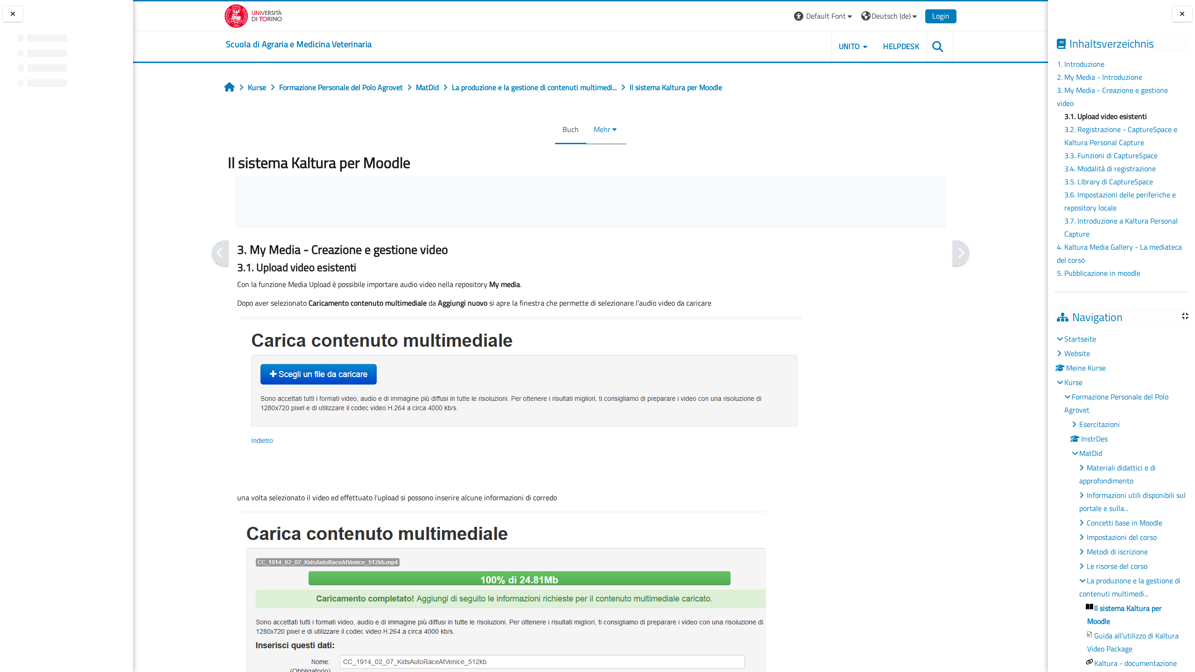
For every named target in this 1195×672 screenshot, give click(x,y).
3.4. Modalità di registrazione (1110, 168)
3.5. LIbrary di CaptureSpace (1108, 181)
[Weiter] (961, 253)
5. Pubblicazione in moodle (1098, 273)
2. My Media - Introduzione (1099, 77)
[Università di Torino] (253, 15)
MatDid (1090, 453)
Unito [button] (849, 46)
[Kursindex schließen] (12, 14)
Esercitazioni (1099, 424)
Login (940, 15)
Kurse (1073, 382)
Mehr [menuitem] (602, 129)
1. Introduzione (1080, 64)
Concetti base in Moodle (1124, 522)
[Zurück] (220, 253)
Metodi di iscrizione (1117, 551)
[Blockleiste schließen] (1182, 14)
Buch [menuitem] (570, 129)
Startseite (1080, 338)
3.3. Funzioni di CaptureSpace (1111, 155)
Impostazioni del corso (1122, 537)
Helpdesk (901, 46)
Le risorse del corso (1117, 566)
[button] (824, 16)
